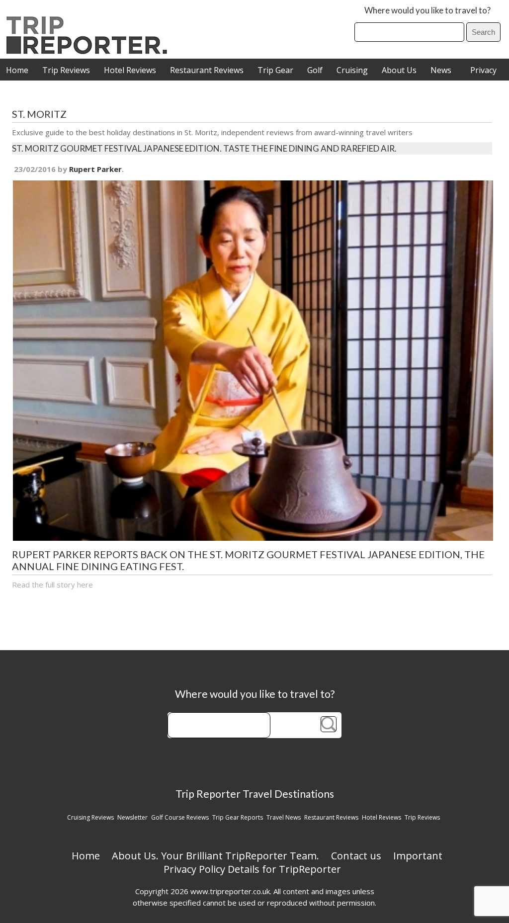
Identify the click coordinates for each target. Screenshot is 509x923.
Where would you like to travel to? (427, 10)
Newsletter (132, 817)
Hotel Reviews (130, 70)
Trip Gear (275, 70)
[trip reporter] (90, 51)
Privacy (483, 70)
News (440, 70)
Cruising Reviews (90, 817)
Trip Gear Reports (237, 817)
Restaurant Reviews (207, 70)
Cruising (352, 70)
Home (17, 70)
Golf (315, 70)
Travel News (283, 817)
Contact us (356, 855)
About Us (399, 70)
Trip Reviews (66, 70)
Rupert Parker (95, 169)
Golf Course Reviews (180, 817)
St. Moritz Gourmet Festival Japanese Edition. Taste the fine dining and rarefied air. (204, 148)
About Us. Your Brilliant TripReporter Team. (215, 855)
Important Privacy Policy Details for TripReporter (303, 862)
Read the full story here (52, 584)
